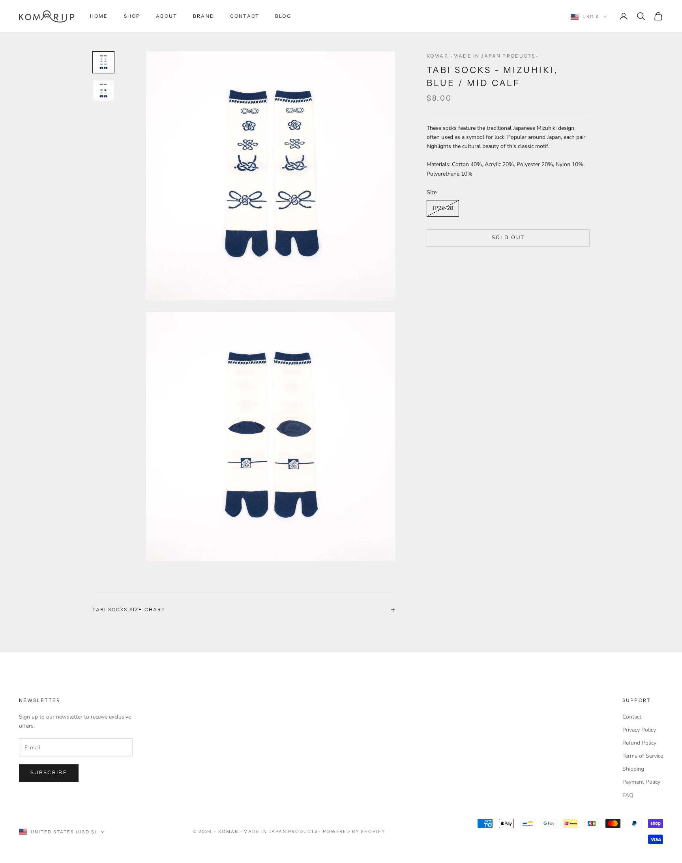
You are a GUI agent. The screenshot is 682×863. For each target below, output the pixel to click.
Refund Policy (639, 743)
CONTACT (244, 16)
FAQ (627, 795)
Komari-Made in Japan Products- (483, 56)
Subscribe (48, 772)
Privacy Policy (639, 730)
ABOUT (166, 16)
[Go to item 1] (103, 62)
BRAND (203, 16)
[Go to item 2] (103, 91)
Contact (631, 717)
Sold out (508, 237)
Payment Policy (641, 782)
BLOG (283, 16)
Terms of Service (642, 756)
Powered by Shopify (354, 831)
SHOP (132, 16)
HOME (99, 16)
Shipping (633, 769)
